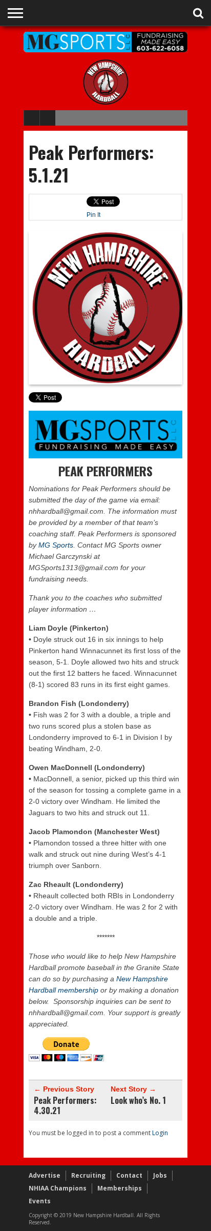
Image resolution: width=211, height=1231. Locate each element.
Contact (129, 1175)
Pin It (93, 214)
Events (40, 1201)
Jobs (160, 1175)
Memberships (119, 1188)
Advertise (44, 1175)
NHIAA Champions (58, 1188)
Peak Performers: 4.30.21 (65, 1105)
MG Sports (55, 545)
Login (160, 1132)
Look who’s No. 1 (138, 1100)
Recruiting (88, 1175)
